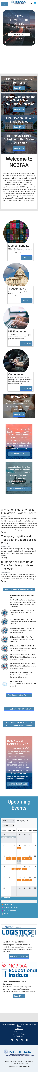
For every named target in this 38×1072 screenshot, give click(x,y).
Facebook (11, 1040)
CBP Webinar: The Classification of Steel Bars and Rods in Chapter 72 (29, 858)
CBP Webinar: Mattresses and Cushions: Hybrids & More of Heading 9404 (19, 880)
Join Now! (27, 258)
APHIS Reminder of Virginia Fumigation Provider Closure (18, 511)
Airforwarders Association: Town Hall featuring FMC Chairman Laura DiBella (24, 869)
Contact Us (5, 1024)
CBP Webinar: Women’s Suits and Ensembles (24, 858)
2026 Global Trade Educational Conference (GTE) (9, 837)
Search (31, 3)
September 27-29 (19, 34)
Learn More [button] (19, 88)
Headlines (27, 300)
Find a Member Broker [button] (19, 454)
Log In (4, 4)
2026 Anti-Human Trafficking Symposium (17, 869)
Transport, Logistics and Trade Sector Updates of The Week (18, 540)
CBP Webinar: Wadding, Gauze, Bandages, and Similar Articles (29, 880)
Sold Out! (19, 39)
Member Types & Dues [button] (18, 784)
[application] (19, 857)
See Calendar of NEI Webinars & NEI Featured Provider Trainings (19, 724)
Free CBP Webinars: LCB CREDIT (19, 709)
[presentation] (5, 41)
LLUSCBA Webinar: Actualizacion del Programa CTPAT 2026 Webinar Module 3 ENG (19, 861)
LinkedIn (21, 1040)
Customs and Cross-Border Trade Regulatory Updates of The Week (18, 565)
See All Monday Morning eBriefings (19, 589)
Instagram (26, 1040)
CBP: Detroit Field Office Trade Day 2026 (19, 858)
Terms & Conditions (22, 1024)
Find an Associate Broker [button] (19, 489)
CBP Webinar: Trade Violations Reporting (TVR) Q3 (9, 858)
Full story (4, 532)
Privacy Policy (12, 1024)
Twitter (16, 1040)
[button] (5, 821)
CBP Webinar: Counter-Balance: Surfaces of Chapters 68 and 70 (24, 880)
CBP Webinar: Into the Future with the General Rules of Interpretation (19, 848)
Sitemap (30, 1024)
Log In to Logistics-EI (19, 956)
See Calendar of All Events (19, 695)
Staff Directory (19, 1029)
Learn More (26, 343)
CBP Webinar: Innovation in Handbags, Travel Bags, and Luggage (14, 858)
